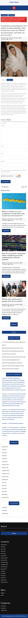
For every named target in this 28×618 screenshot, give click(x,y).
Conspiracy (4, 507)
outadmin (16, 37)
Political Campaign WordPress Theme (10, 616)
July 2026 (4, 449)
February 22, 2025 (7, 37)
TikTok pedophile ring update (15, 423)
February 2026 (5, 464)
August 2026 (5, 446)
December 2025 (5, 470)
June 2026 (4, 452)
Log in (2, 595)
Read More (7, 231)
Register (3, 593)
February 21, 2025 (8, 304)
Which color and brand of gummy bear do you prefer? (12, 300)
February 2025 (5, 497)
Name (2, 146)
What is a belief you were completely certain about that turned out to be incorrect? (13, 213)
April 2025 (4, 491)
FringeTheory (5, 513)
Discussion (11, 15)
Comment (3, 125)
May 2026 (4, 455)
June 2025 (4, 485)
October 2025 (5, 476)
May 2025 (4, 488)
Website (3, 161)
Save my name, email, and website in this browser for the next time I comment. (13, 171)
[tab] (14, 8)
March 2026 (5, 461)
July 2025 (4, 482)
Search (14, 324)
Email (2, 153)
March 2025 (5, 494)
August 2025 (5, 479)
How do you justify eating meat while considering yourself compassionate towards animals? (14, 256)
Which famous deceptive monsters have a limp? (12, 348)
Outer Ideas (14, 2)
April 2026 (4, 458)
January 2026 (5, 467)
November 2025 (5, 473)
